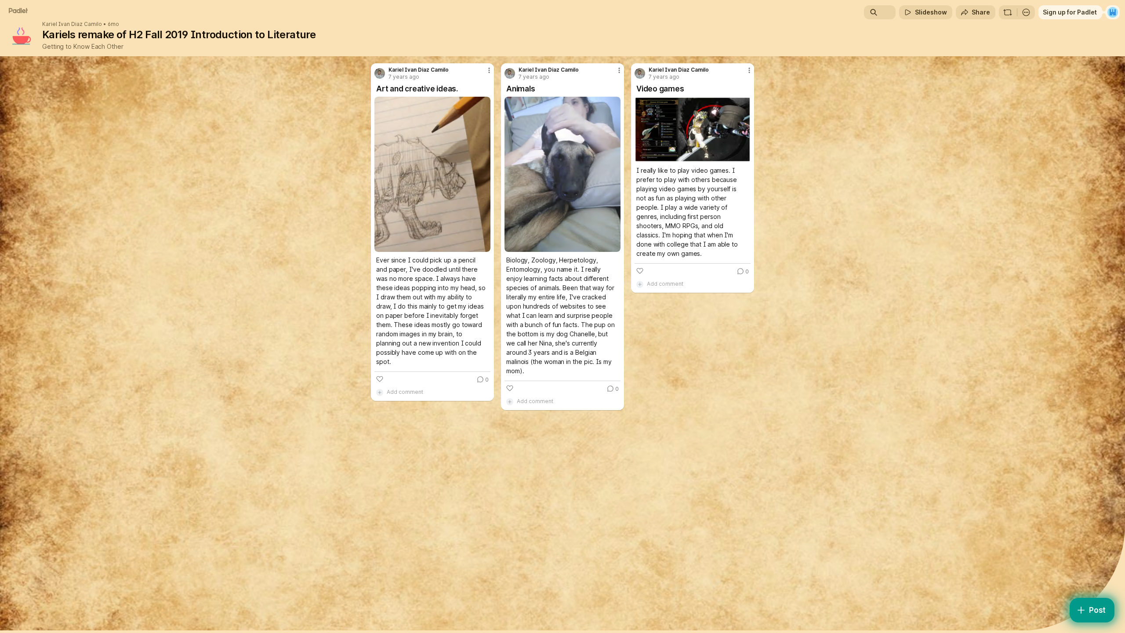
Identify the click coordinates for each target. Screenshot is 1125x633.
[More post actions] (489, 70)
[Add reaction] (379, 379)
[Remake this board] (1007, 12)
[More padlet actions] (1026, 12)
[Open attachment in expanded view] (432, 174)
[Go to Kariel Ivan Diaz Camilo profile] (379, 73)
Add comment (405, 392)
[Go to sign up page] (1113, 12)
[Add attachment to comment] (379, 392)
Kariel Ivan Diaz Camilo (72, 24)
